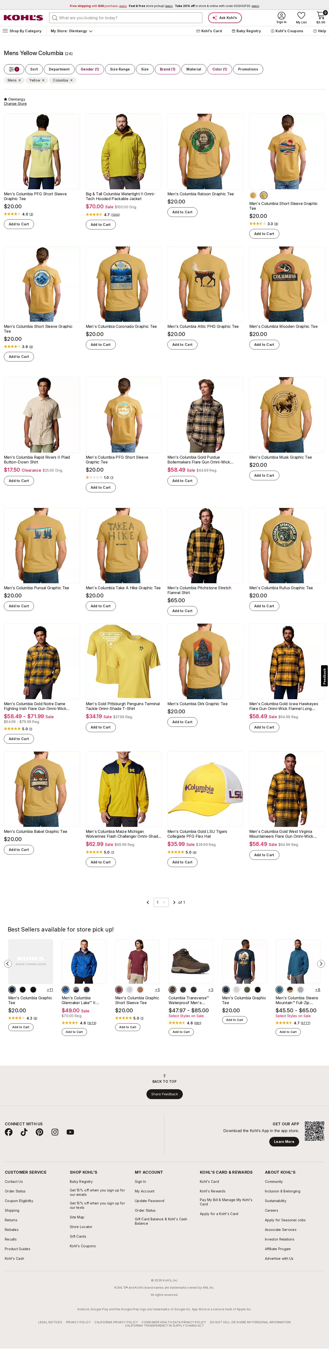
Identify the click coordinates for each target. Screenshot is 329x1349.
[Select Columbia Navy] (12, 993)
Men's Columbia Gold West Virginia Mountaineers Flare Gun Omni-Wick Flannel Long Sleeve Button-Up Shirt (282, 837)
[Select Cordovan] (172, 993)
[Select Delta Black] (87, 993)
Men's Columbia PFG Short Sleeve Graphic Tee (35, 199)
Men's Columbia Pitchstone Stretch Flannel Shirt (199, 593)
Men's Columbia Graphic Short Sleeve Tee (137, 1003)
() (31, 217)
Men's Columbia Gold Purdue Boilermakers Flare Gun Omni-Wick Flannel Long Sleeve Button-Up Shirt (200, 463)
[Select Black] (22, 993)
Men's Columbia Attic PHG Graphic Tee (203, 329)
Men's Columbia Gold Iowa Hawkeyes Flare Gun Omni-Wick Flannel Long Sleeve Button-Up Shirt (283, 709)
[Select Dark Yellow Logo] (264, 198)
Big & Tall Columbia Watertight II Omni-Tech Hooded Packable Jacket (120, 199)
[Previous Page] (148, 905)
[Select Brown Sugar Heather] (140, 993)
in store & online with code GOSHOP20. (217, 6)
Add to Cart (19, 227)
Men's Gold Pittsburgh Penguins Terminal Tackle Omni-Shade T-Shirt (123, 709)
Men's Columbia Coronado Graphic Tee (121, 329)
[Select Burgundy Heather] (119, 993)
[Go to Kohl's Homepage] (23, 18)
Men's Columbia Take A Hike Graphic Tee (123, 591)
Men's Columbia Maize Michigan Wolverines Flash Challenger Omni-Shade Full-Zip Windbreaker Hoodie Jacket (123, 837)
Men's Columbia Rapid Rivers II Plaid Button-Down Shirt (37, 463)
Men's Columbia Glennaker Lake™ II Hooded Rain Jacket (80, 1003)
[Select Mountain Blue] (65, 993)
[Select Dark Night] (33, 993)
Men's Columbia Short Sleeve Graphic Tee (283, 209)
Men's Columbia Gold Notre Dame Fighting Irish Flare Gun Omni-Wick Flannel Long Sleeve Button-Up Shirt (37, 709)
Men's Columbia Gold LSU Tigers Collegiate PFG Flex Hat (197, 837)
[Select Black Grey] (76, 993)
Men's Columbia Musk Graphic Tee (280, 460)
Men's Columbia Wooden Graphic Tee (283, 329)
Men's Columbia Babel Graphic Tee (35, 834)
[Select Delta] (290, 993)
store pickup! (151, 6)
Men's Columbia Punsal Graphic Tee (36, 591)
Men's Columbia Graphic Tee (30, 1003)
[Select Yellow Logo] (253, 198)
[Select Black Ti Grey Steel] (183, 993)
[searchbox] (125, 18)
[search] (55, 17)
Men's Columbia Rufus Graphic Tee (281, 591)
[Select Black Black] (193, 993)
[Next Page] (174, 905)
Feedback (324, 676)
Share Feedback (164, 1097)
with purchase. (98, 6)
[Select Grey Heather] (129, 993)
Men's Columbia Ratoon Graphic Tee (200, 197)
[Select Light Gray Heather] (300, 993)
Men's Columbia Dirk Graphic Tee (197, 706)
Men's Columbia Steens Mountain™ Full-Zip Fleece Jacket (297, 1003)
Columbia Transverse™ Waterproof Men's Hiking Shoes (189, 1003)
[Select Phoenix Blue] (279, 993)
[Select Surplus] (247, 993)
